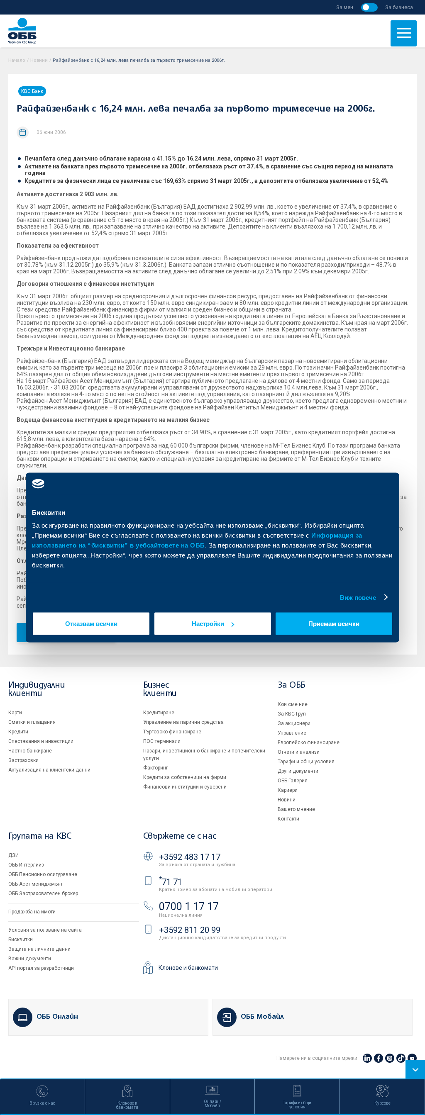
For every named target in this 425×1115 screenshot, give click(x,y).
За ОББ (291, 685)
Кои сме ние (293, 704)
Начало (16, 60)
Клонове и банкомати (188, 967)
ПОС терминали (162, 741)
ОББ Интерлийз (26, 865)
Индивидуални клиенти (36, 690)
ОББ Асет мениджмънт (35, 884)
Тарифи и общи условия (306, 761)
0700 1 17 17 (189, 907)
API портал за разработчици (41, 968)
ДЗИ (13, 855)
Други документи (298, 771)
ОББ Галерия (293, 781)
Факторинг (155, 768)
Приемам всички (333, 623)
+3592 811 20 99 (189, 930)
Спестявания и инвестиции (40, 741)
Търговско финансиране (172, 732)
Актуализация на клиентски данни (49, 770)
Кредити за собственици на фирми (184, 777)
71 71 (170, 882)
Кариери (288, 790)
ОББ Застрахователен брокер (43, 893)
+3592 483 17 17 (189, 857)
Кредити (18, 732)
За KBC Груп (292, 714)
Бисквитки (20, 939)
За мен (344, 7)
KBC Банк (32, 91)
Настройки (208, 623)
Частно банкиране (30, 751)
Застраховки (23, 760)
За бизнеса (399, 7)
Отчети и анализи (299, 752)
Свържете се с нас (179, 836)
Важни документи (29, 959)
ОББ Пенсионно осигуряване (42, 874)
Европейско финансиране (309, 742)
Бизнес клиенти (160, 690)
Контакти (288, 819)
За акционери (294, 723)
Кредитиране (158, 713)
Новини (39, 60)
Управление (292, 733)
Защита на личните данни (39, 949)
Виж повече (358, 597)
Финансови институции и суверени (185, 787)
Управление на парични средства (183, 722)
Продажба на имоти (32, 912)
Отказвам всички (91, 623)
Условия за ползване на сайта (45, 930)
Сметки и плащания (32, 722)
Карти (15, 713)
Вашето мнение (296, 809)
